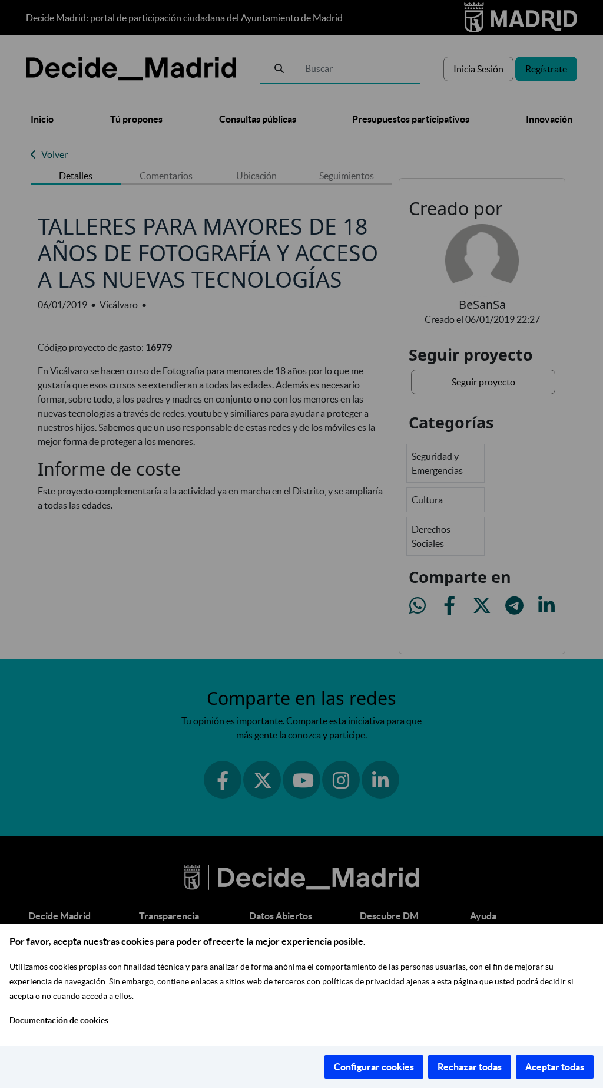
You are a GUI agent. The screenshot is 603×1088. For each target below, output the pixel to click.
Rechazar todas (470, 1066)
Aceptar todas (554, 1066)
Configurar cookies (374, 1066)
